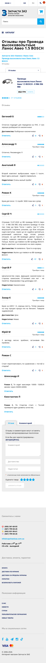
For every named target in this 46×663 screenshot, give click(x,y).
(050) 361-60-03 (11, 526)
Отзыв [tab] (11, 423)
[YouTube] (7, 639)
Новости (5, 607)
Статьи (4, 610)
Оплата (4, 568)
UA (24, 3)
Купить (30, 92)
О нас (4, 603)
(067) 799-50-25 (11, 529)
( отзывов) (16, 98)
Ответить (6, 135)
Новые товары (7, 618)
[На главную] (4, 13)
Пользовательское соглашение (14, 614)
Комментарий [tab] (25, 423)
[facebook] (3, 639)
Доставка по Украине (10, 571)
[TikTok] (22, 639)
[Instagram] (17, 639)
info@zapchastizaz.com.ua (13, 539)
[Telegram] (12, 639)
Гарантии (5, 579)
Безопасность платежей (11, 582)
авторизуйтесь (12, 439)
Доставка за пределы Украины (14, 575)
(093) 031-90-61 (11, 531)
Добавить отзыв (14, 485)
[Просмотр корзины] (41, 12)
